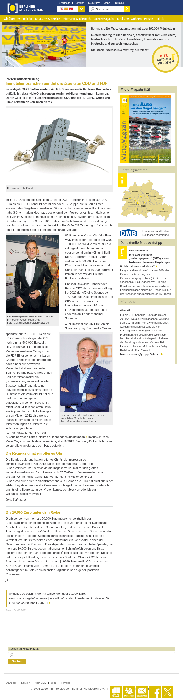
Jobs (107, 3)
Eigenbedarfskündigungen (67, 437)
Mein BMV (94, 3)
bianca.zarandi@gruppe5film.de (140, 354)
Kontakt (79, 3)
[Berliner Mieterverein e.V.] (24, 11)
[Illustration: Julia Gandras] (59, 184)
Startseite (64, 3)
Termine (119, 3)
